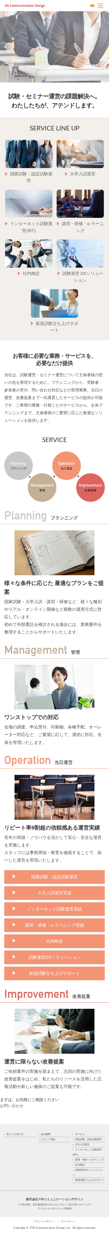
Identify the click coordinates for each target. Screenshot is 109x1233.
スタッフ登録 (48, 1139)
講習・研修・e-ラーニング (89, 1159)
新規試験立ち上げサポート (54, 973)
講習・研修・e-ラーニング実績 (54, 925)
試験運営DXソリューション (54, 957)
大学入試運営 (82, 1144)
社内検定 (54, 941)
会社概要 (46, 1134)
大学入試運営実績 (54, 892)
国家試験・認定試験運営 (54, 876)
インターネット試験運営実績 (54, 909)
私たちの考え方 (15, 1134)
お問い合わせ (12, 1105)
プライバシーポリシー (43, 1221)
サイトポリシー (68, 1221)
